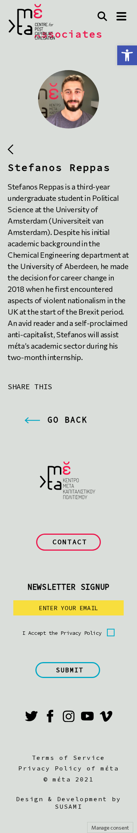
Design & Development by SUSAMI (68, 802)
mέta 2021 (73, 779)
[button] (127, 55)
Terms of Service (68, 757)
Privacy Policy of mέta (68, 768)
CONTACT (70, 541)
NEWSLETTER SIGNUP (68, 587)
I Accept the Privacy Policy (62, 632)
